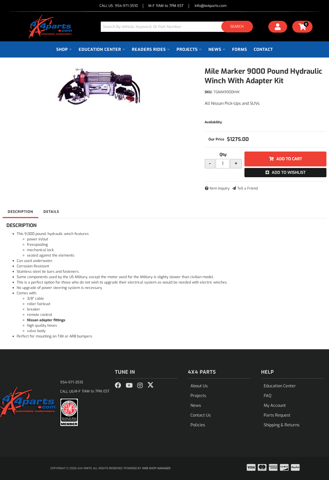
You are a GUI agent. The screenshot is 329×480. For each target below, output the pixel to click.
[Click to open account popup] (278, 27)
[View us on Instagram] (140, 385)
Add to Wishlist (289, 172)
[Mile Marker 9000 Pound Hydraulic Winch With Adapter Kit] (100, 86)
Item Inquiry (220, 188)
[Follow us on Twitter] (150, 385)
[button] (179, 26)
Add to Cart (289, 159)
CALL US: (118, 6)
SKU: (208, 92)
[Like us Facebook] (118, 385)
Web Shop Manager (156, 468)
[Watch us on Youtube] (129, 385)
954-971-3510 (71, 382)
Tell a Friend (247, 188)
